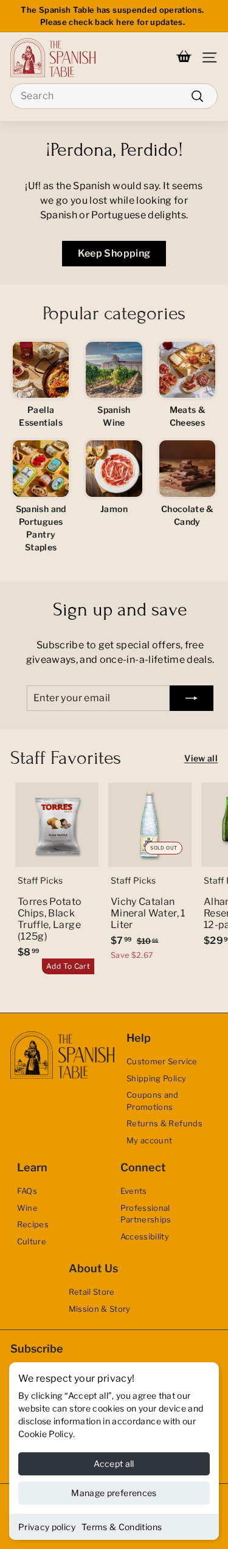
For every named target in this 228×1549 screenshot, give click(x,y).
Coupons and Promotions (152, 1101)
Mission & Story (100, 1309)
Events (133, 1191)
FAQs (27, 1191)
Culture (31, 1241)
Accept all (114, 1463)
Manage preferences (113, 1493)
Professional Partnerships (145, 1214)
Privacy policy (46, 1527)
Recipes (33, 1224)
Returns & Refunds (164, 1123)
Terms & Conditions (121, 1527)
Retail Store (92, 1292)
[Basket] (184, 58)
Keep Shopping (114, 253)
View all (201, 758)
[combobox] (114, 96)
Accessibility (145, 1236)
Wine (27, 1208)
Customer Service (162, 1061)
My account (149, 1140)
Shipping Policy (156, 1078)
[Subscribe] (191, 698)
